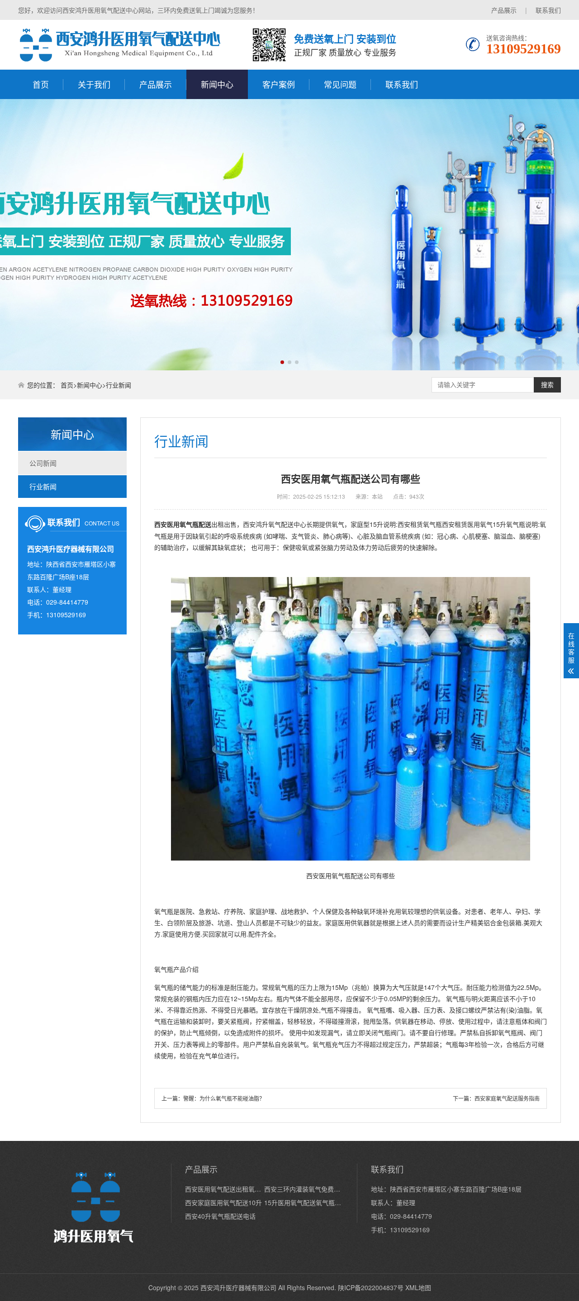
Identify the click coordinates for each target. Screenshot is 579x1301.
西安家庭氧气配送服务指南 (507, 1098)
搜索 (547, 384)
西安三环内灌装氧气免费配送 (303, 1188)
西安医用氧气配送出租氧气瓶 (224, 1188)
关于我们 (94, 84)
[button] (282, 362)
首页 (41, 84)
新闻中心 (217, 84)
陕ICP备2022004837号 (370, 1287)
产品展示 (504, 9)
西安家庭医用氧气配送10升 (223, 1202)
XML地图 (418, 1287)
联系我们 (548, 9)
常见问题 (340, 84)
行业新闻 (118, 384)
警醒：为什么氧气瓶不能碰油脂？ (224, 1098)
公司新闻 (43, 463)
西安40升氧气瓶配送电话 (220, 1216)
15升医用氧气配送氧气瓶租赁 (303, 1202)
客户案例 (278, 84)
